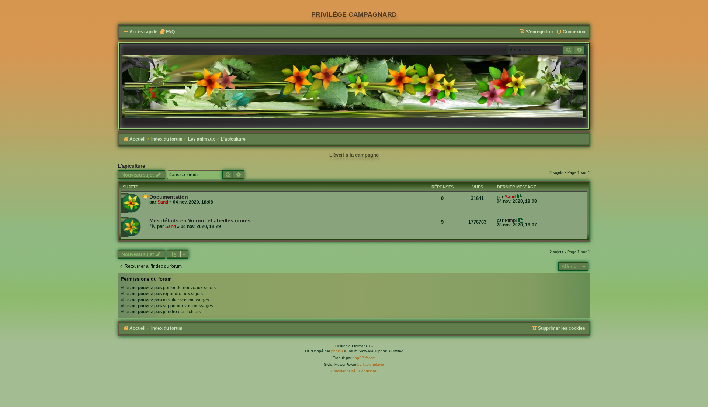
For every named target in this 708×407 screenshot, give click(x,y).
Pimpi (511, 220)
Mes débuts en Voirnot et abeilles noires (200, 220)
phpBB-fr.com (364, 358)
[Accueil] (354, 86)
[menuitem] (167, 32)
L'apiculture (131, 166)
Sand (162, 202)
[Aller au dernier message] (520, 196)
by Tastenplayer (370, 364)
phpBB (337, 351)
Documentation (168, 197)
